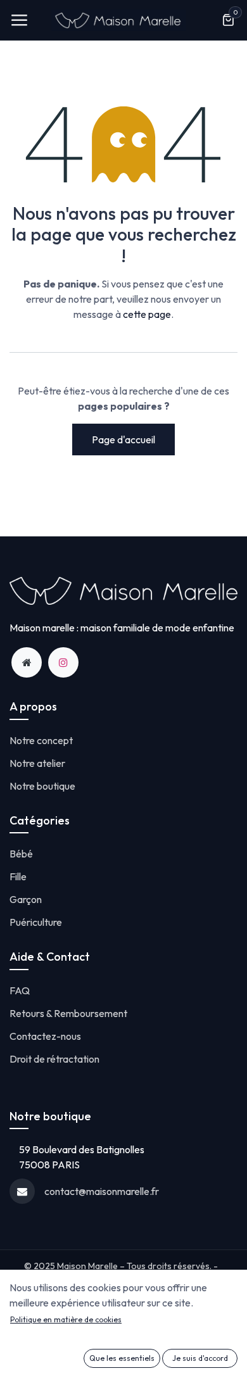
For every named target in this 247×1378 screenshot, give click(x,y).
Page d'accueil (123, 439)
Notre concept (41, 740)
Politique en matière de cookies (66, 1319)
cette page (147, 314)
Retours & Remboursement (68, 1013)
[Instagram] (63, 662)
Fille (18, 876)
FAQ (20, 990)
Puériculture (36, 922)
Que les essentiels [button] (122, 1358)
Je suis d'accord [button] (200, 1358)
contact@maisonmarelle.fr (101, 1191)
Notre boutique (42, 786)
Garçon (26, 899)
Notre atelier (37, 763)
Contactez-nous (45, 1036)
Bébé (21, 853)
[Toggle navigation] (19, 20)
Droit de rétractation (54, 1058)
